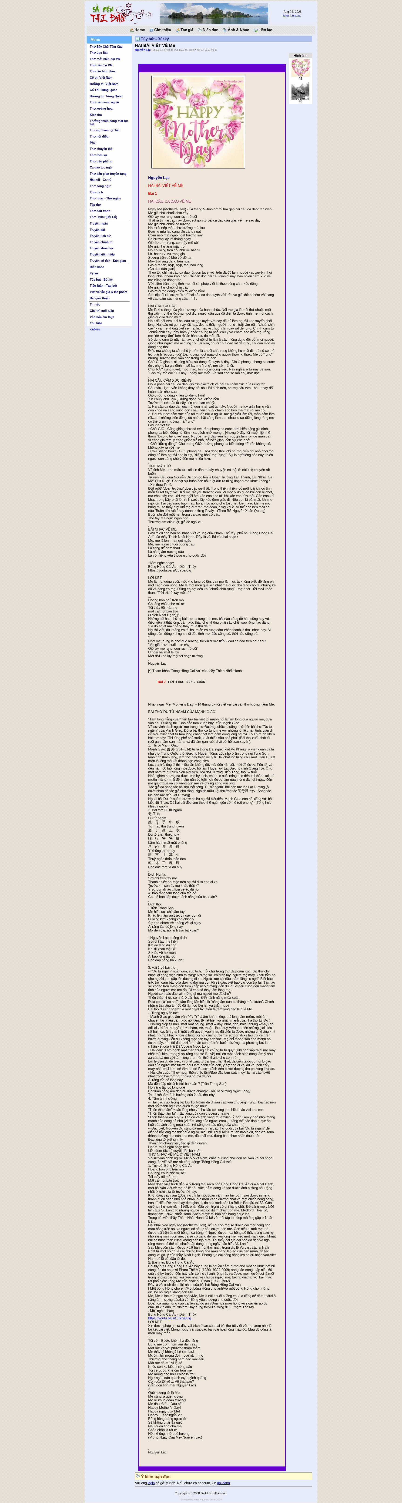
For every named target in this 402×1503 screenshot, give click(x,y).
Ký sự (94, 273)
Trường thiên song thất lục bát (109, 122)
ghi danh (223, 1483)
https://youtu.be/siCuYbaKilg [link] (169, 1318)
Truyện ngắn (99, 223)
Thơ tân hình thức (103, 71)
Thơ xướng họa (101, 108)
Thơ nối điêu (99, 136)
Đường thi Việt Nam (104, 84)
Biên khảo (97, 267)
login (286, 15)
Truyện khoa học (102, 248)
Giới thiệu (162, 30)
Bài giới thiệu (99, 298)
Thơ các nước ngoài (104, 102)
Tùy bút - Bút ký (101, 279)
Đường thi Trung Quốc (106, 96)
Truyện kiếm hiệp (102, 254)
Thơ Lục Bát (98, 52)
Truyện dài (97, 230)
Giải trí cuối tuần (102, 311)
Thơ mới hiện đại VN (105, 59)
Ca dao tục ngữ (101, 167)
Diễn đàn (210, 30)
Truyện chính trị (101, 242)
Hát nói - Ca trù (100, 180)
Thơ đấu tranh (100, 211)
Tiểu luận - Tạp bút (103, 285)
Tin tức (95, 304)
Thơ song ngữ (100, 186)
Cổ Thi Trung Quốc (103, 90)
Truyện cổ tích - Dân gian (108, 260)
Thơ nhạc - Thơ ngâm (105, 198)
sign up (296, 15)
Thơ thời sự (98, 155)
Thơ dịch (96, 192)
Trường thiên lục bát (104, 130)
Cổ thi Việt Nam (101, 77)
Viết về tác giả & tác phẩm (108, 292)
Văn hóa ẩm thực (102, 317)
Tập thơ (95, 204)
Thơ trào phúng (101, 161)
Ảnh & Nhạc (238, 30)
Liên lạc (265, 30)
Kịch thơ (96, 115)
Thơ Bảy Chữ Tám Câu (106, 46)
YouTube (96, 323)
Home (139, 30)
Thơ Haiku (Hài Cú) (103, 217)
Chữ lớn (95, 329)
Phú (93, 143)
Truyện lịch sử (100, 236)
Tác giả (186, 30)
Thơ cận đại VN (101, 65)
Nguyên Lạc (143, 50)
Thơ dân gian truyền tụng (108, 173)
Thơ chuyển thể (101, 149)
